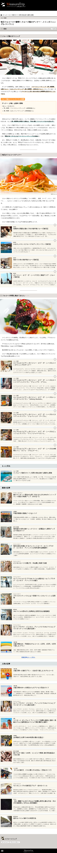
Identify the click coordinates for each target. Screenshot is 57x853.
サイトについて (5, 842)
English (54, 28)
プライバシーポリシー (14, 842)
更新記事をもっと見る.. (28, 657)
